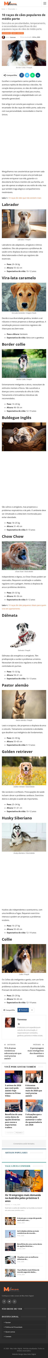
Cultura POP (30, 1072)
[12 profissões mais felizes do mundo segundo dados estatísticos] (10, 1273)
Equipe (8, 1322)
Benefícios (30, 1101)
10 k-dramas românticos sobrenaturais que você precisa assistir (12, 1053)
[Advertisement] (24, 143)
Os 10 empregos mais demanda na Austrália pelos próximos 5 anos (23, 1198)
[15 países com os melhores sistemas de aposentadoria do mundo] (10, 1260)
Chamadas (6, 33)
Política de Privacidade (13, 1327)
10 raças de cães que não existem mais (24, 198)
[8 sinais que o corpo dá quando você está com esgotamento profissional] (10, 1221)
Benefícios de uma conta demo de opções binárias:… (29, 1245)
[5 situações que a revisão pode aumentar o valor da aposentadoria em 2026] (34, 1106)
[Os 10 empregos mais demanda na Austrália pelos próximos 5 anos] (24, 1181)
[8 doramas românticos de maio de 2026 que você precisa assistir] (34, 1077)
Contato (8, 1336)
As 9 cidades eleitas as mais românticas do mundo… (28, 1232)
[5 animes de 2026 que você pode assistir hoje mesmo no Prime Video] (14, 1077)
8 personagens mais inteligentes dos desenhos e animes (36, 1052)
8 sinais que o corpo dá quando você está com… (29, 1219)
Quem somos (10, 1332)
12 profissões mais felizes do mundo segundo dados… (28, 1271)
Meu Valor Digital (30, 1354)
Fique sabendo (17, 33)
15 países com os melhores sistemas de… (27, 1258)
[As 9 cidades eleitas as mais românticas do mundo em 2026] (10, 1234)
